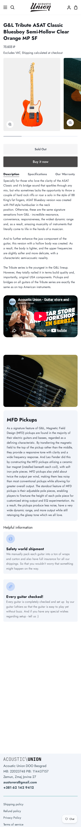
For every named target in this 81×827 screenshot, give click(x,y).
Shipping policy (13, 804)
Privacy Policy (12, 817)
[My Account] (67, 7)
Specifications (37, 174)
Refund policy (12, 811)
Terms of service (13, 824)
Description (11, 174)
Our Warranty (65, 174)
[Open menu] (4, 7)
